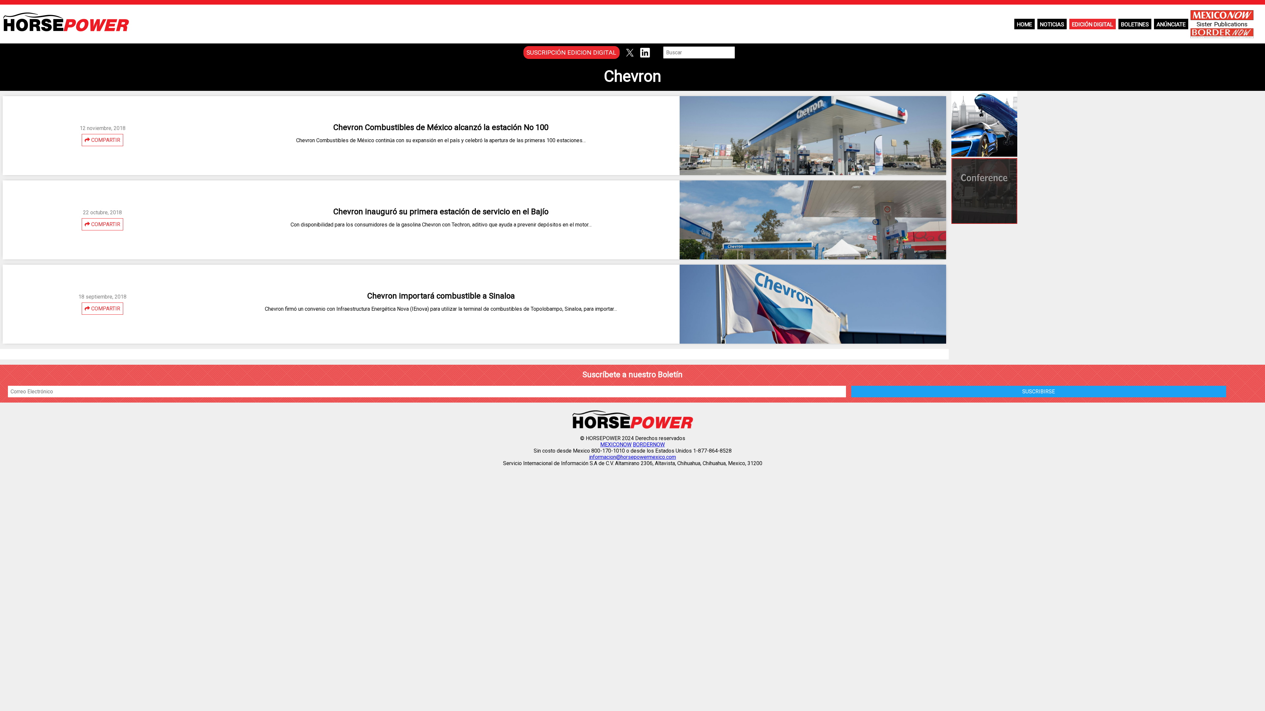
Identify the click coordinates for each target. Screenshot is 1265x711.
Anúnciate (1171, 24)
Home (1024, 24)
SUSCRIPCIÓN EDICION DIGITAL (571, 52)
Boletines (1135, 24)
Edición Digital (1092, 24)
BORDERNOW (649, 444)
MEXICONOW (616, 444)
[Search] (739, 52)
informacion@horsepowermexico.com (632, 457)
